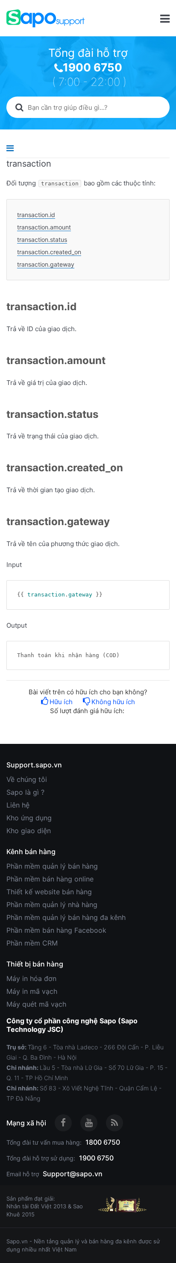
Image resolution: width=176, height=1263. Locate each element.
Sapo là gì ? (25, 792)
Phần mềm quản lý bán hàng (52, 866)
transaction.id (36, 214)
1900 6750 (92, 67)
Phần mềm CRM (32, 943)
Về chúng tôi (26, 779)
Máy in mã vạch (31, 991)
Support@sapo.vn (73, 1173)
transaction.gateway (45, 264)
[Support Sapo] (45, 18)
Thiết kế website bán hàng (49, 891)
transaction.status (42, 239)
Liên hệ (17, 805)
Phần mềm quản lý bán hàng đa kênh (66, 917)
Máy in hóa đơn (31, 978)
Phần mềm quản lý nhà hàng (51, 904)
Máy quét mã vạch (36, 1004)
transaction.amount (44, 227)
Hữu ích (61, 702)
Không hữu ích (113, 702)
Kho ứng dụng (29, 818)
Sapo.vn (17, 1241)
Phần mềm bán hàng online (50, 879)
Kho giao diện (28, 830)
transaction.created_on (49, 252)
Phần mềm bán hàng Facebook (56, 930)
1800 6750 (102, 1142)
